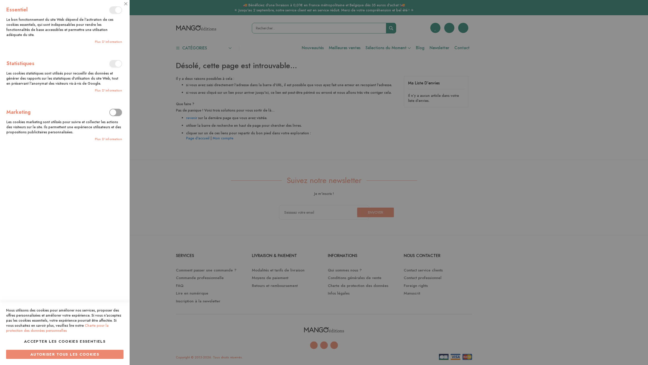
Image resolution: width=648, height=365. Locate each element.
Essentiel (115, 10)
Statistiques (115, 63)
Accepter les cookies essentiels (65, 341)
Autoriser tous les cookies (64, 354)
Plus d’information (108, 42)
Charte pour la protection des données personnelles (57, 328)
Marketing (115, 112)
